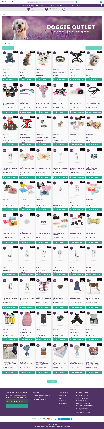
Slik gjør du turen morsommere (84, 405)
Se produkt (28, 79)
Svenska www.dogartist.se (48, 426)
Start (4, 14)
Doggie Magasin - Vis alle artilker (85, 395)
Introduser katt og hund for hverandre (84, 409)
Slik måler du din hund (82, 398)
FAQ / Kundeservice (64, 395)
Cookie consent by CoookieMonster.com (95, 428)
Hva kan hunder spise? (82, 400)
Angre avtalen (63, 403)
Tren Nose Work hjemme (83, 412)
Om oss (61, 398)
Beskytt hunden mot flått (83, 403)
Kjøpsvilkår (62, 400)
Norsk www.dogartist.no (64, 426)
